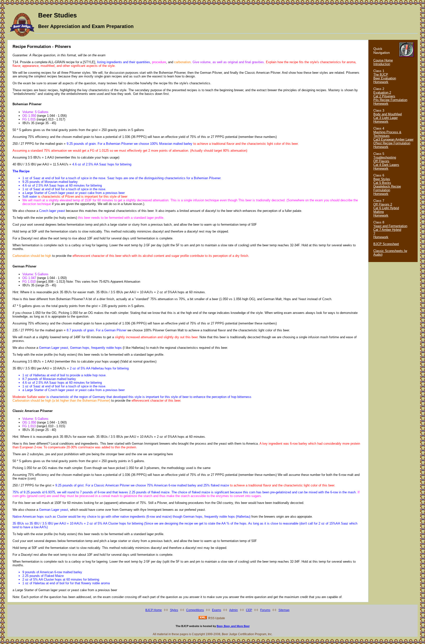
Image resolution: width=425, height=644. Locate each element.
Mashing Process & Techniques (387, 134)
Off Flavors (381, 161)
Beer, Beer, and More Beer (233, 626)
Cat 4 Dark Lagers (386, 165)
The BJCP (380, 74)
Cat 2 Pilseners (384, 96)
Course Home (383, 60)
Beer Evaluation (384, 78)
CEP (249, 610)
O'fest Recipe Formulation (391, 143)
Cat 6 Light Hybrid (386, 208)
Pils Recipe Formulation (390, 100)
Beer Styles (381, 179)
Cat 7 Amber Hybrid (387, 230)
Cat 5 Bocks (382, 183)
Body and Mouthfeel (387, 114)
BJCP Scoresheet (386, 244)
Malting (378, 212)
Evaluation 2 (382, 92)
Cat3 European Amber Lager (393, 139)
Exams (216, 610)
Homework (380, 82)
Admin (233, 610)
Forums (265, 610)
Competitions (195, 610)
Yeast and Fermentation (390, 226)
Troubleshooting (384, 157)
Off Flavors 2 (382, 204)
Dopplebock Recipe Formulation (387, 188)
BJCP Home (153, 610)
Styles (174, 610)
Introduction (381, 64)
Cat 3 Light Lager (385, 118)
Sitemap (283, 610)
